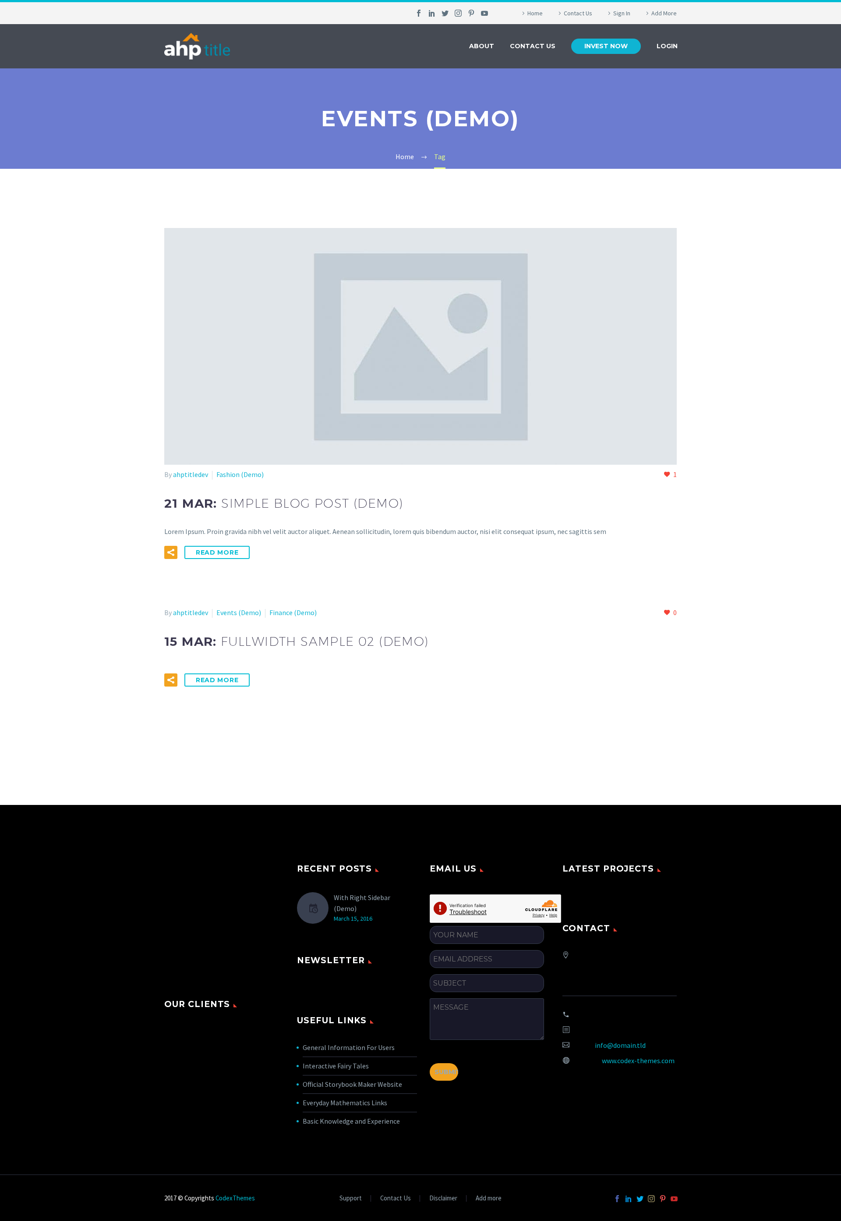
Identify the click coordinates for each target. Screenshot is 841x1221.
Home (535, 13)
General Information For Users (349, 1047)
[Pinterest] (471, 13)
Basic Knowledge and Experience (351, 1121)
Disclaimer (443, 1198)
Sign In (621, 13)
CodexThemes (235, 1198)
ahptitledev (190, 474)
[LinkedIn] (431, 13)
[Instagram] (458, 13)
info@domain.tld (620, 1045)
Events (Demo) (238, 612)
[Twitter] (445, 13)
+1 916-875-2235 (621, 1014)
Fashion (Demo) (240, 474)
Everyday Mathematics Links (345, 1102)
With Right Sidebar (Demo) (362, 903)
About (481, 46)
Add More (664, 13)
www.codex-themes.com (638, 1060)
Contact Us (578, 13)
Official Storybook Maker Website (352, 1084)
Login (667, 46)
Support (350, 1198)
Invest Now (606, 46)
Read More (217, 552)
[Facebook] (418, 13)
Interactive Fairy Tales (336, 1065)
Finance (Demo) (293, 612)
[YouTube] (484, 13)
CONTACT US (532, 46)
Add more (489, 1198)
